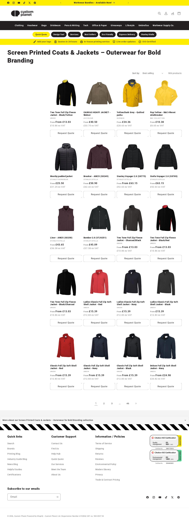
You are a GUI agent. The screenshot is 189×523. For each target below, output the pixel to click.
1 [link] (96, 403)
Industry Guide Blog (17, 459)
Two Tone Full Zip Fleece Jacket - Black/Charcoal (63, 303)
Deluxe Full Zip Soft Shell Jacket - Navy (163, 367)
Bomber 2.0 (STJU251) (95, 238)
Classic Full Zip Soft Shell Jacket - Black (130, 367)
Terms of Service (103, 443)
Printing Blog (13, 454)
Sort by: (136, 73)
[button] (159, 13)
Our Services (57, 464)
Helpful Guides (14, 469)
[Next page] (136, 403)
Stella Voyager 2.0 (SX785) (164, 176)
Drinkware (55, 25)
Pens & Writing (72, 25)
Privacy (99, 475)
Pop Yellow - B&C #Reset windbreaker (163, 113)
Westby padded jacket (61, 176)
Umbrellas (144, 25)
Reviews (99, 459)
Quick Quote (57, 459)
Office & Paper (99, 25)
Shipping (99, 449)
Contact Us (56, 443)
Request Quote (66, 133)
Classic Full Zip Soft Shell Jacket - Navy (97, 367)
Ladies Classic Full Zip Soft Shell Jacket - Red (97, 303)
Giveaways (116, 25)
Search (10, 443)
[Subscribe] (57, 496)
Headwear (32, 25)
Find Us (55, 449)
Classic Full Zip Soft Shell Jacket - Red (63, 367)
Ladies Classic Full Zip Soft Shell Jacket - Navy (131, 303)
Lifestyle (130, 25)
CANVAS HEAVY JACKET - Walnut (97, 113)
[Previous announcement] (60, 3)
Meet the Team (58, 469)
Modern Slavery (103, 469)
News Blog (12, 464)
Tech (85, 25)
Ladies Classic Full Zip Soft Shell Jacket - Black (164, 303)
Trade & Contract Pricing (107, 480)
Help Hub (56, 454)
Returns (99, 454)
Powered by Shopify (35, 516)
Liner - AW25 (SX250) (61, 238)
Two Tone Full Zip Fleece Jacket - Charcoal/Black (129, 239)
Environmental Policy (105, 464)
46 (128, 403)
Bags (44, 25)
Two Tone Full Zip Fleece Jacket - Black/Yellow (63, 113)
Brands (11, 449)
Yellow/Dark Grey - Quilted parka (130, 113)
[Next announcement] (128, 3)
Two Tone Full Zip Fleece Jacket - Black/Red (163, 239)
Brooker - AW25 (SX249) (96, 176)
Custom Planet (20, 516)
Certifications (14, 475)
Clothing (19, 25)
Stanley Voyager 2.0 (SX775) (131, 176)
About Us (56, 475)
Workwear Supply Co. (163, 25)
